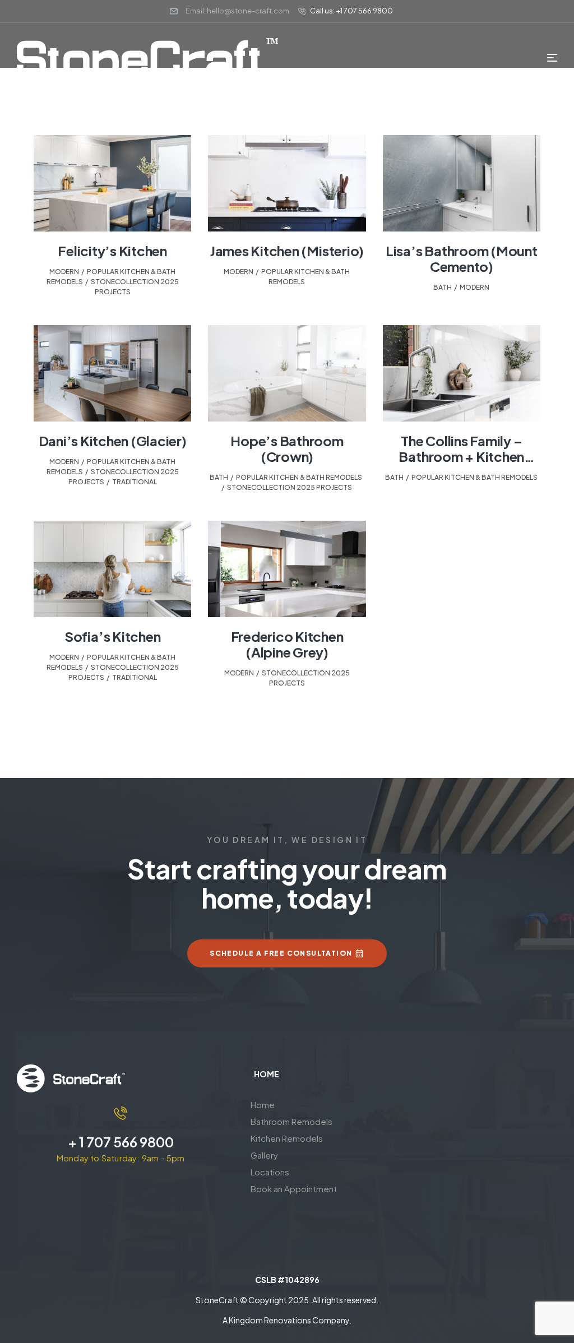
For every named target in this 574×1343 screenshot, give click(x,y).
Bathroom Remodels (291, 1121)
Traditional (134, 482)
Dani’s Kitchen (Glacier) (113, 440)
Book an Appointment (294, 1188)
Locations (270, 1171)
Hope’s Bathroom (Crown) (286, 448)
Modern (64, 271)
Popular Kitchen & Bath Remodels (299, 477)
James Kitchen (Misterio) (287, 250)
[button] (314, 1138)
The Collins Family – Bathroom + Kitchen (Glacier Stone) (461, 456)
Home (263, 1104)
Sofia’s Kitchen (112, 636)
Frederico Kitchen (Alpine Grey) (287, 644)
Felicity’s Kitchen (112, 250)
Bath (442, 287)
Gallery (264, 1155)
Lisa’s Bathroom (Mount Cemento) (462, 258)
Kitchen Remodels (287, 1138)
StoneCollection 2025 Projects (289, 487)
